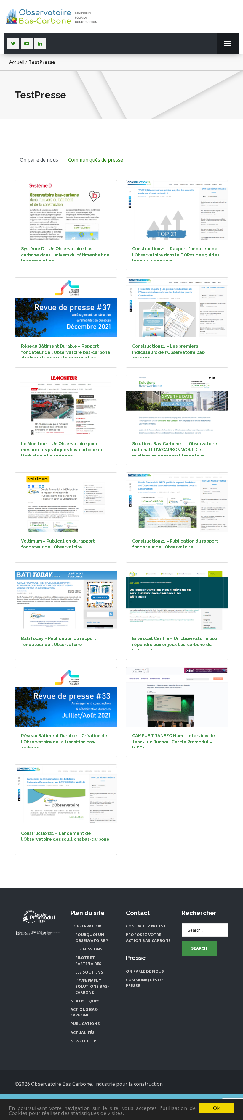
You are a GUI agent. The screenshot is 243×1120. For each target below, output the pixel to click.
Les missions (89, 949)
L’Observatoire (87, 926)
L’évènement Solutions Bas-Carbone (92, 986)
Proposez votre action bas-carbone (148, 937)
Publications (85, 1023)
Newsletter (83, 1041)
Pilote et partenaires (88, 960)
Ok (216, 1108)
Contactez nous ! (145, 926)
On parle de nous (39, 159)
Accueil (16, 62)
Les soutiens (89, 972)
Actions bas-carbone (85, 1012)
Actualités (83, 1032)
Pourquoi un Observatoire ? (91, 937)
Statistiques (85, 1000)
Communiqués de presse (95, 159)
